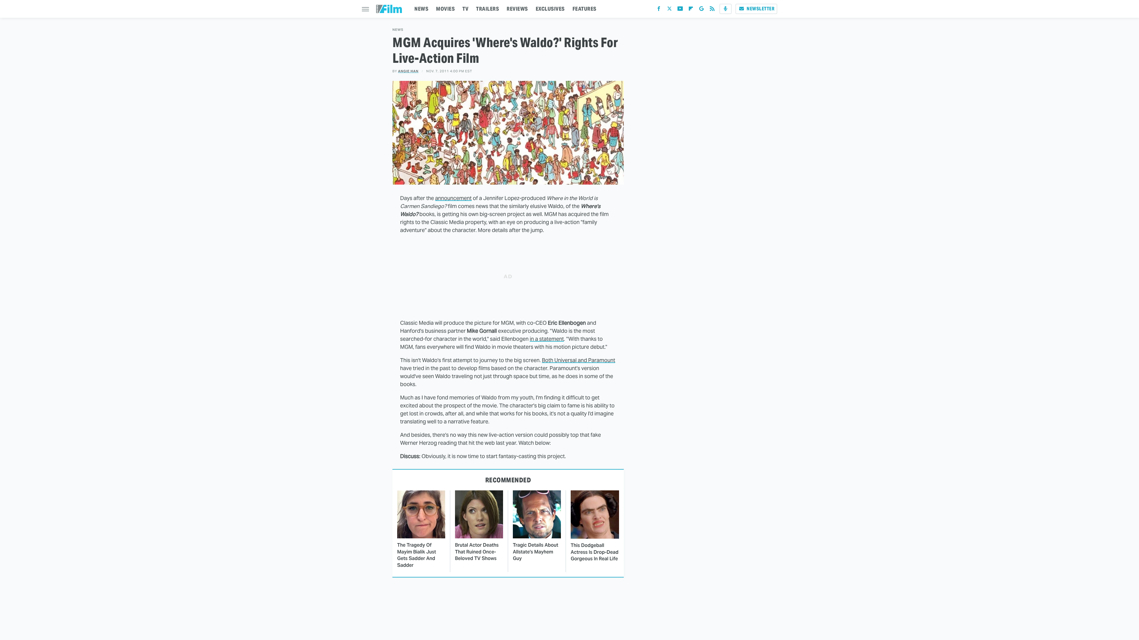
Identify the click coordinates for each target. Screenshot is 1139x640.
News (397, 30)
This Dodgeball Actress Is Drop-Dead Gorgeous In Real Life (594, 552)
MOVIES (445, 8)
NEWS (421, 8)
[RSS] (712, 10)
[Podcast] (725, 9)
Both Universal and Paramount (578, 360)
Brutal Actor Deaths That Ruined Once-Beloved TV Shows (477, 551)
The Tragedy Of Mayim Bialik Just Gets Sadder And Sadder (416, 555)
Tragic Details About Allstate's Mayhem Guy (535, 551)
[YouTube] (680, 10)
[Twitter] (669, 10)
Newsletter (760, 9)
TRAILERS (487, 8)
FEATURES (584, 8)
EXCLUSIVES (550, 8)
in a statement (547, 338)
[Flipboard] (691, 10)
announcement (453, 198)
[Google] (701, 10)
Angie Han (408, 71)
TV (465, 8)
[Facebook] (659, 10)
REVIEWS (517, 8)
